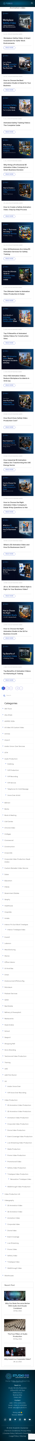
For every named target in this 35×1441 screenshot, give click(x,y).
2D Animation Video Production (19, 1105)
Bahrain (7, 803)
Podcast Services (10, 994)
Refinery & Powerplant (12, 1012)
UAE (6, 1069)
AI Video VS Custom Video (14, 728)
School (7, 1031)
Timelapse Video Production (17, 1174)
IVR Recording (12, 777)
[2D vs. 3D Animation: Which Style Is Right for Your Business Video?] (17, 570)
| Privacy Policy (25, 1431)
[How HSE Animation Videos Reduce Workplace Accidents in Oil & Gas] (17, 359)
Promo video (12, 1249)
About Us (25, 1381)
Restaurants (9, 1019)
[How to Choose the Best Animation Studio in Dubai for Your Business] (17, 63)
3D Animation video (14, 1212)
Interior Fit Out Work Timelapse (16, 925)
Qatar (6, 1000)
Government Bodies (11, 893)
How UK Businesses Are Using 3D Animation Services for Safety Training (17, 251)
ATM (6, 753)
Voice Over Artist (13, 795)
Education (8, 881)
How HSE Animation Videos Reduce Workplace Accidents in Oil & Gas (16, 378)
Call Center (8, 822)
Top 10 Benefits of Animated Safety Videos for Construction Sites (16, 336)
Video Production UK (12, 1194)
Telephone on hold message (17, 789)
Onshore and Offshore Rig (14, 981)
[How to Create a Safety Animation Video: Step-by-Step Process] (17, 190)
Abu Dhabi (8, 715)
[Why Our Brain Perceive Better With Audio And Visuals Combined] (15, 1296)
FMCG (6, 887)
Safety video (12, 1256)
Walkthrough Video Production (18, 1187)
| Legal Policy (14, 1436)
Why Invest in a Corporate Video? (17, 1359)
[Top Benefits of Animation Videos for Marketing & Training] (17, 654)
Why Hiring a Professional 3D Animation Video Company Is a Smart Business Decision (16, 167)
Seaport (7, 1037)
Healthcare (8, 906)
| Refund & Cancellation (23, 1433)
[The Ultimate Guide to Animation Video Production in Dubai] (17, 274)
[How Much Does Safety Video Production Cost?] (17, 401)
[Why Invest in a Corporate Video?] (15, 1352)
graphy (7, 900)
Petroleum (8, 987)
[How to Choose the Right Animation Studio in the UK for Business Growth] (17, 612)
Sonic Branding (10, 1050)
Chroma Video (9, 828)
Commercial (8, 840)
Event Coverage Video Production (19, 1137)
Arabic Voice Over (14, 1086)
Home (7, 1381)
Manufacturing (9, 950)
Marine (6, 956)
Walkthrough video (14, 1268)
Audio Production (11, 759)
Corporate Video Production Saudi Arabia (17, 861)
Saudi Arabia (9, 1025)
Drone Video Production (16, 1130)
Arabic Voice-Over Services (14, 746)
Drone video (12, 1231)
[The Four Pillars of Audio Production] (15, 1325)
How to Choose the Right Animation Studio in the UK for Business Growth (16, 631)
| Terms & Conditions (12, 1431)
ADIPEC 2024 (9, 721)
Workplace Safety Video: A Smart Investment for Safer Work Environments (17, 40)
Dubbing (10, 764)
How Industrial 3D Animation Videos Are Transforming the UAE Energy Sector (17, 462)
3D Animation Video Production (19, 1111)
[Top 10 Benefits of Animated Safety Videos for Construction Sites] (17, 316)
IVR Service (11, 783)
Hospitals (8, 912)
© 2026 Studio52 (13, 1428)
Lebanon (7, 943)
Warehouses (9, 1276)
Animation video (13, 1218)
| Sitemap (22, 1436)
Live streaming (13, 1243)
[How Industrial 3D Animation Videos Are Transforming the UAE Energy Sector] (17, 443)
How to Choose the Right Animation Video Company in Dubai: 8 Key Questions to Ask (16, 504)
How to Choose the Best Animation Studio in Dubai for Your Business (17, 83)
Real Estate (8, 1006)
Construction (9, 847)
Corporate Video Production (17, 1124)
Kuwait (7, 937)
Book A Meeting (10, 815)
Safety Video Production (16, 1168)
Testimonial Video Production (15, 1056)
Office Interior (9, 962)
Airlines (7, 734)
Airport (7, 740)
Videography (9, 1200)
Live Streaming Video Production (19, 1143)
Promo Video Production (16, 1155)
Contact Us (17, 1382)
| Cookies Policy (8, 1433)
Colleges (7, 834)
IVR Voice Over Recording (16, 1093)
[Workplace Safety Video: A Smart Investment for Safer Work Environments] (17, 21)
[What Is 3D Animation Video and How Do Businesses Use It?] (17, 528)
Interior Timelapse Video (16, 930)
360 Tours (8, 709)
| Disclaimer (24, 1428)
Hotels (6, 918)
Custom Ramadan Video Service (16, 868)
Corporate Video (13, 1224)
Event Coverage (13, 1237)
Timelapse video (13, 1262)
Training (7, 1063)
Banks (6, 809)
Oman (6, 975)
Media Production (13, 1149)
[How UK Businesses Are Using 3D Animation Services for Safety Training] (17, 232)
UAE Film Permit (10, 1075)
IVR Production (13, 770)
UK (5, 1081)
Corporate (8, 853)
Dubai (6, 874)
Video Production (11, 1100)
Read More (9, 47)
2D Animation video (14, 1206)
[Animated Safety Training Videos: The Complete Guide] (17, 106)
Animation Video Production (18, 1118)
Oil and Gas (8, 968)
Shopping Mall (9, 1044)
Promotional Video (14, 1162)
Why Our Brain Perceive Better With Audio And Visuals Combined (17, 1306)
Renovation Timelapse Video (20, 1179)
